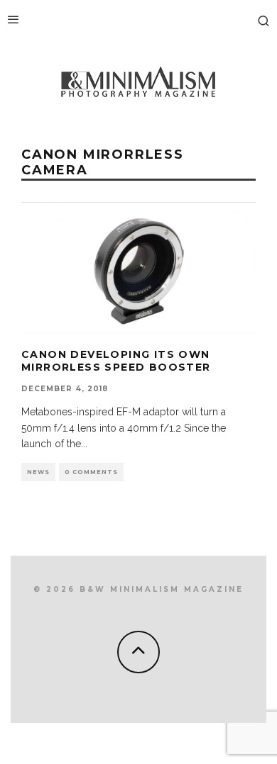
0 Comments (91, 472)
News (38, 472)
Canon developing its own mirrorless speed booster (116, 360)
